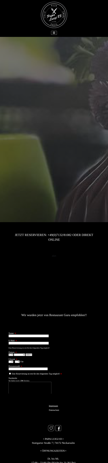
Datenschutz (54, 410)
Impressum (53, 406)
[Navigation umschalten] (54, 33)
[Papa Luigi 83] (54, 271)
